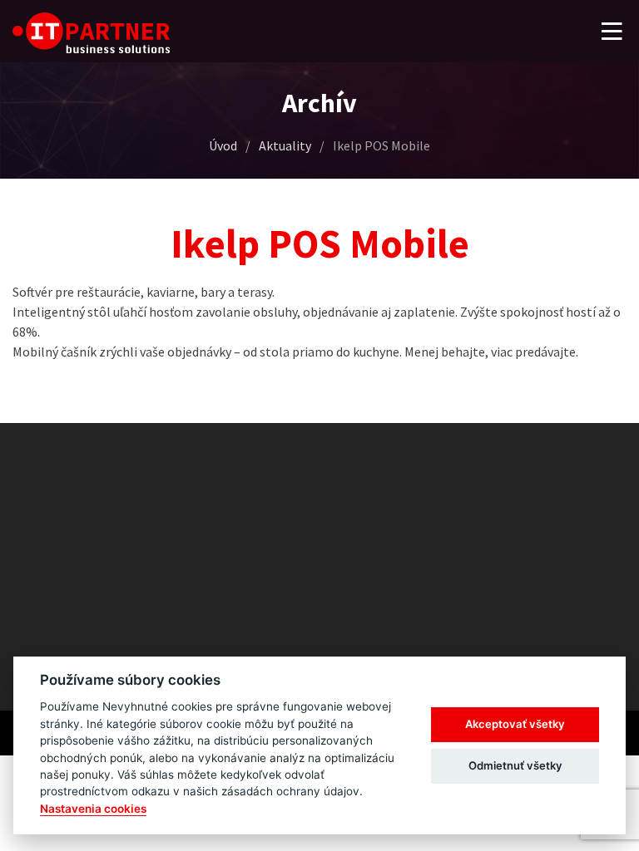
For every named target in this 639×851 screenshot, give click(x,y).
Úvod (223, 145)
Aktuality (285, 145)
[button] (612, 31)
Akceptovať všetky (515, 723)
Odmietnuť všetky (515, 765)
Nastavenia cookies (93, 808)
